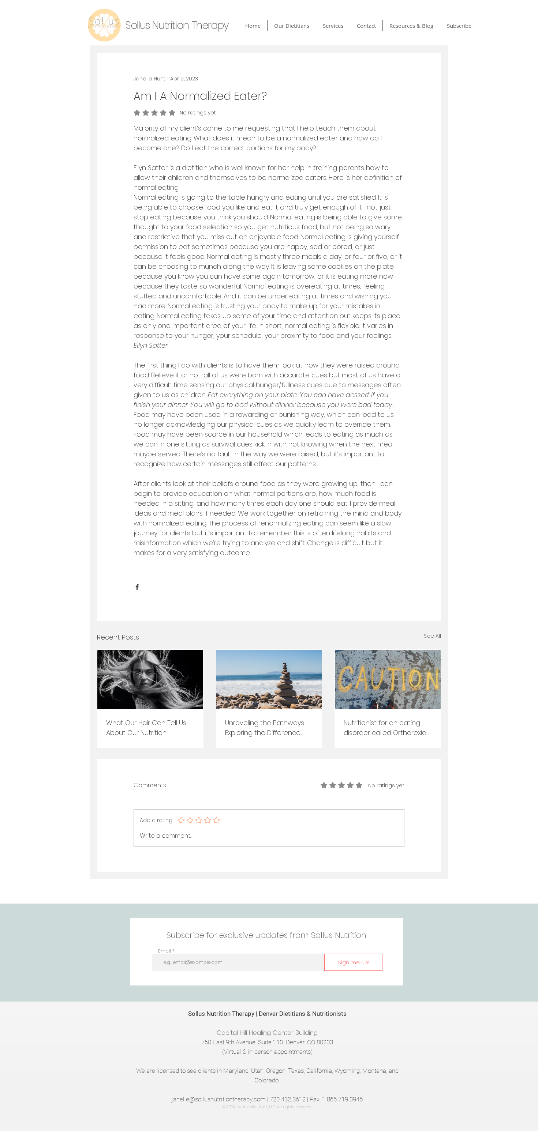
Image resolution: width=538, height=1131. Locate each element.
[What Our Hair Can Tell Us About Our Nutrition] (150, 679)
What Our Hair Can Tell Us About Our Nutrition (146, 727)
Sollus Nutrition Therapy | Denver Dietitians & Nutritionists (267, 1013)
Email (164, 951)
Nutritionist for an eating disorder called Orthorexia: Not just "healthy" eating (385, 728)
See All (432, 636)
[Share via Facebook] (137, 587)
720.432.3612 (288, 1099)
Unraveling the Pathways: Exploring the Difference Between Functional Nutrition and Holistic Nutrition (265, 728)
